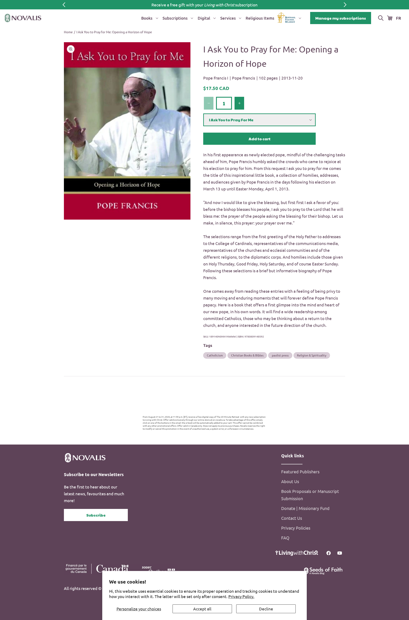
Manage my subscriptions (340, 18)
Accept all (202, 608)
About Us (290, 481)
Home (68, 32)
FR (398, 18)
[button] (149, 18)
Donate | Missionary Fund (305, 508)
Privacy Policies (295, 527)
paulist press (280, 355)
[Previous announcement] (64, 5)
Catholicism (215, 355)
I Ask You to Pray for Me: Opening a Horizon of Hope (114, 32)
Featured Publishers (300, 471)
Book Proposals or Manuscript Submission (310, 494)
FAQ (285, 537)
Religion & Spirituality (311, 355)
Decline (266, 608)
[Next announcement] (345, 5)
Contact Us (291, 518)
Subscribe (96, 515)
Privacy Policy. (241, 596)
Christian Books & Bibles (247, 355)
